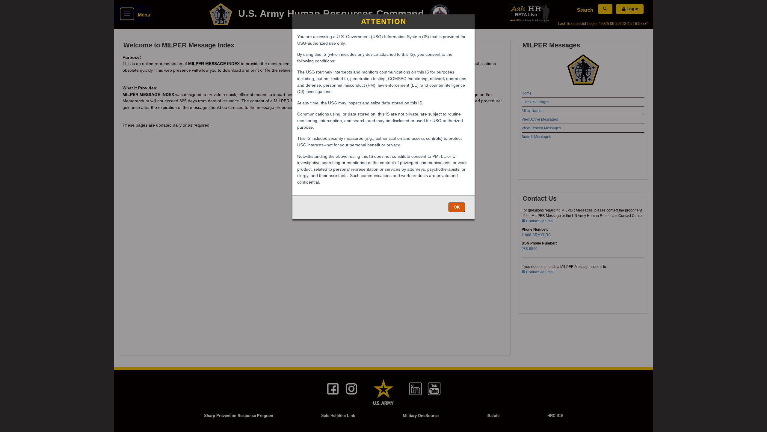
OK (457, 207)
